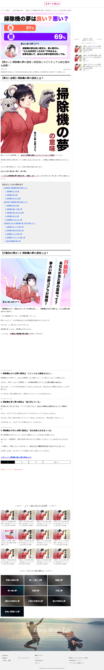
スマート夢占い (6, 10)
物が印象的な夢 (18, 10)
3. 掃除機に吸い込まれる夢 (14, 213)
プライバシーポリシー (24, 658)
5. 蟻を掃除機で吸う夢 (13, 241)
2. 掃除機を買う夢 (11, 195)
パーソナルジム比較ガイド (76, 663)
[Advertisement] (18, 485)
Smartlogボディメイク (75, 660)
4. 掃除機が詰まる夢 (12, 216)
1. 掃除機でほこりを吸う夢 (14, 227)
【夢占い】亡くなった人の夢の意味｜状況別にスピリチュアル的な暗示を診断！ (92, 66)
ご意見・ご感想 (6, 660)
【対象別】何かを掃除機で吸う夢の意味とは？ (19, 223)
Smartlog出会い (39, 660)
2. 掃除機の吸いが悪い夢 (13, 209)
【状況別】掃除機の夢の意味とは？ (15, 202)
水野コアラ (4, 69)
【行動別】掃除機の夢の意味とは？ (15, 188)
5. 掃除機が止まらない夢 (13, 220)
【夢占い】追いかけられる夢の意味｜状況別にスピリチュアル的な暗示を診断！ (92, 48)
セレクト (37, 663)
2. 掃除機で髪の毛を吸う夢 (14, 230)
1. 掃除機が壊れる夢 (12, 205)
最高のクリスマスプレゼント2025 (78, 658)
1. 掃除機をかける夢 (12, 191)
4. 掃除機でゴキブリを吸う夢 (15, 237)
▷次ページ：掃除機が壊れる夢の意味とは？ (16, 457)
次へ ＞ (56, 462)
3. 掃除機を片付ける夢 (13, 198)
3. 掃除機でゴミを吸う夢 (13, 234)
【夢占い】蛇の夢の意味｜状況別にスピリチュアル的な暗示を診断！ (92, 57)
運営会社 (4, 658)
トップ (37, 658)
